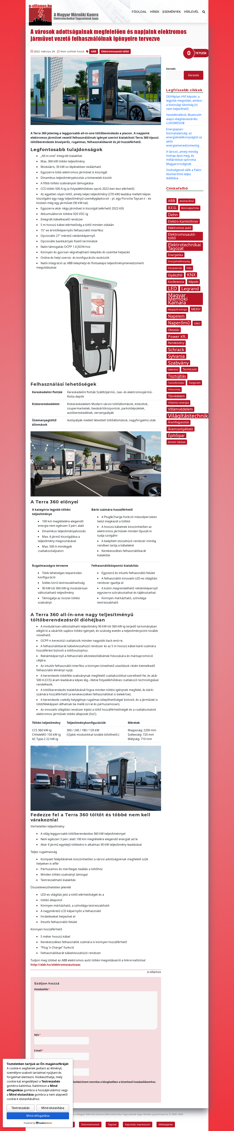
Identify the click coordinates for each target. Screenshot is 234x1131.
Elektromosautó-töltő (115, 51)
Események (172, 12)
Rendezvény (176, 343)
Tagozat (112, 1124)
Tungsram (195, 382)
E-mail (38, 1050)
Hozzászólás (42, 989)
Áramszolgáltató (180, 429)
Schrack (176, 349)
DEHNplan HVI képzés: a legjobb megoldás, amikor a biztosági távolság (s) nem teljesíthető (184, 103)
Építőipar (176, 435)
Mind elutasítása (52, 1108)
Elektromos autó (179, 228)
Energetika (175, 255)
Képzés (193, 282)
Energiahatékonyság (179, 261)
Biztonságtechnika (190, 208)
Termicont (190, 369)
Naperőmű (179, 322)
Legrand (190, 288)
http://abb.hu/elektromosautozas (55, 965)
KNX (191, 274)
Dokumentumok (90, 1124)
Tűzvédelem (176, 396)
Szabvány (178, 362)
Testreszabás (21, 1108)
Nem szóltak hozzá (72, 51)
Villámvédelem (180, 409)
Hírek (154, 12)
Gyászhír (175, 275)
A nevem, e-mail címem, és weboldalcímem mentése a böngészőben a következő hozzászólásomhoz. (96, 1082)
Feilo (189, 268)
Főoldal (139, 12)
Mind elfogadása (38, 1116)
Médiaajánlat (166, 1124)
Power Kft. (177, 336)
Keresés (171, 68)
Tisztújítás (177, 376)
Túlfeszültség (174, 389)
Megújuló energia (177, 309)
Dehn (173, 214)
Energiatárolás (175, 268)
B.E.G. (172, 207)
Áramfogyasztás (178, 422)
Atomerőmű (187, 201)
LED (172, 288)
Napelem (176, 316)
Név (37, 1034)
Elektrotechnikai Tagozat (184, 246)
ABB (93, 51)
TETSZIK (201, 53)
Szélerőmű (173, 369)
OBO (197, 323)
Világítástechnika (189, 415)
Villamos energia (178, 402)
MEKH (195, 309)
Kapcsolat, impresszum (137, 1124)
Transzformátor (176, 382)
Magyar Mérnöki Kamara (178, 299)
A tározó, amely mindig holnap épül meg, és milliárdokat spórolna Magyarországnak (182, 158)
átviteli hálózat (177, 442)
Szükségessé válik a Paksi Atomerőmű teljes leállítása (183, 174)
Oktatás (173, 330)
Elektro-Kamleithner (183, 221)
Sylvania (176, 356)
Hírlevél (191, 12)
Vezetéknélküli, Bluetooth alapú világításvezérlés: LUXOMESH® (183, 119)
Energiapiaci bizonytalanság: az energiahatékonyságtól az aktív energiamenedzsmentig (184, 137)
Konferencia (176, 282)
